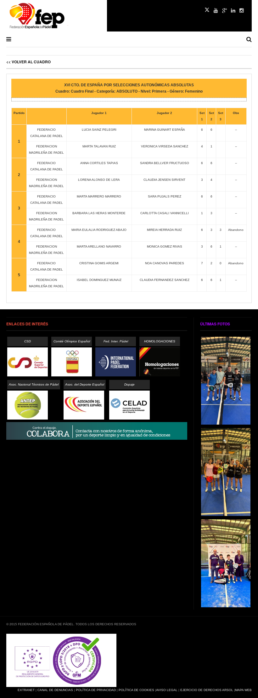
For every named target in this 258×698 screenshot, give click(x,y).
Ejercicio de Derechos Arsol (206, 690)
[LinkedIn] (233, 10)
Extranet (26, 690)
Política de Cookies (136, 690)
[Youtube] (216, 10)
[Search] (249, 39)
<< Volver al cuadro (28, 62)
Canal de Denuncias (55, 690)
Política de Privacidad (96, 690)
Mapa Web (243, 690)
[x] (207, 9)
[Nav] (8, 39)
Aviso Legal (166, 690)
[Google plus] (224, 10)
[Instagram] (241, 10)
